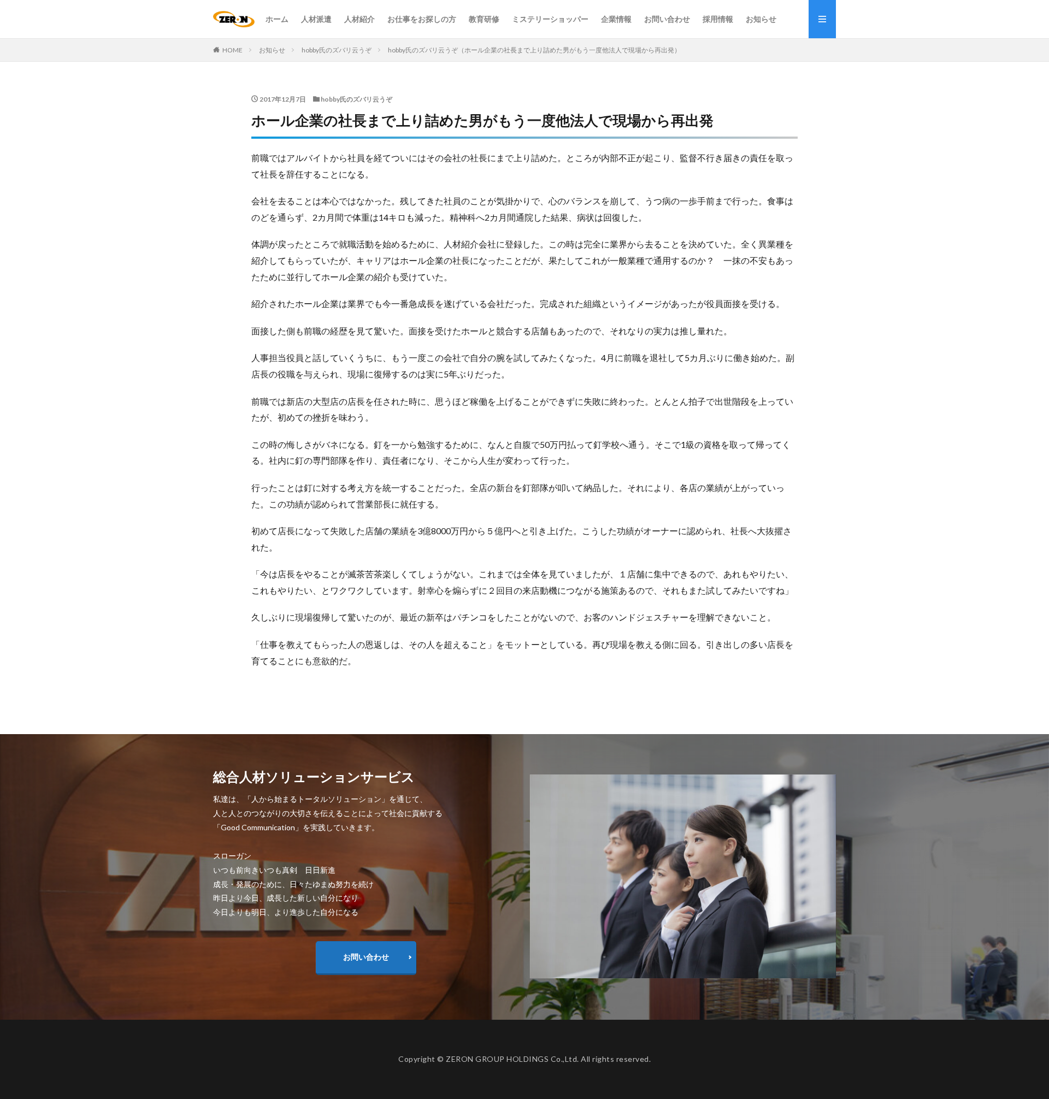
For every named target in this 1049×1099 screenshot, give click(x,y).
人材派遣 (316, 18)
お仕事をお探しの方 (421, 18)
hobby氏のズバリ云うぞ (337, 50)
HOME (232, 50)
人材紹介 (359, 18)
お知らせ (761, 18)
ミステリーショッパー (550, 18)
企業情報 (616, 18)
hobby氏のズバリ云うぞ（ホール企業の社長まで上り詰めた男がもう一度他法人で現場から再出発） (534, 50)
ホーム (277, 18)
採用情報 (718, 18)
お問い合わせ (667, 18)
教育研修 (484, 18)
